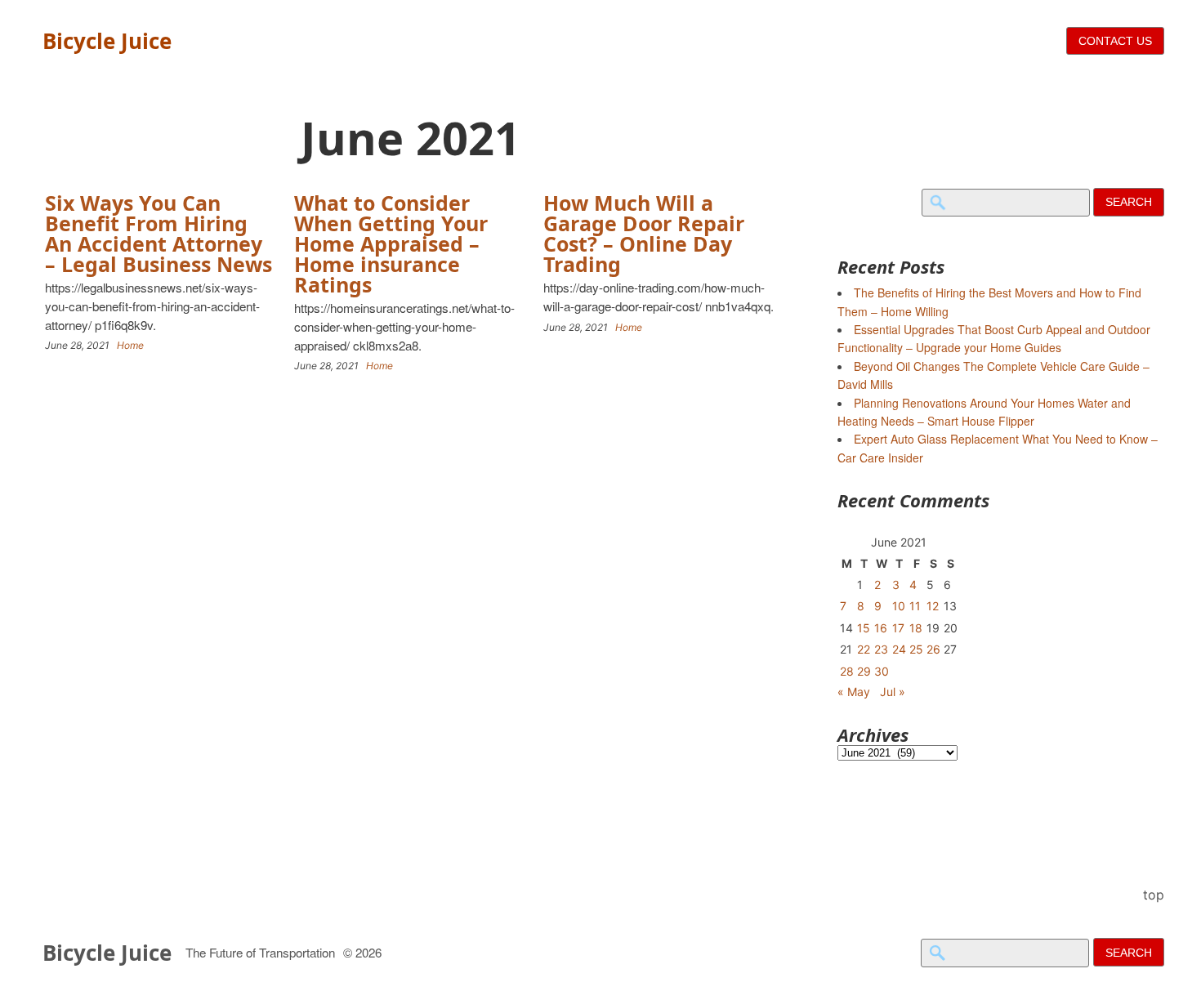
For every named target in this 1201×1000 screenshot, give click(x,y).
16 (880, 628)
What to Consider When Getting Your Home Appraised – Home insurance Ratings (391, 243)
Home (130, 345)
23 (881, 649)
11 (915, 606)
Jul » (892, 692)
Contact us (1115, 40)
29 (864, 671)
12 (932, 606)
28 (847, 671)
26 (933, 649)
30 (881, 671)
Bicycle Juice (107, 40)
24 (899, 649)
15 (863, 628)
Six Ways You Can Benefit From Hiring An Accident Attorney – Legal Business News (158, 233)
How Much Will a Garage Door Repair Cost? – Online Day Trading (643, 233)
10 (898, 606)
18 (915, 628)
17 (898, 628)
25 (916, 649)
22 (863, 649)
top (1153, 894)
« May (853, 692)
